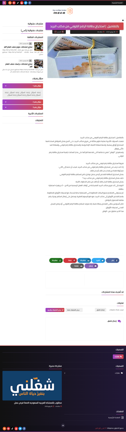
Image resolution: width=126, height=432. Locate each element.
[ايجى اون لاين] (63, 11)
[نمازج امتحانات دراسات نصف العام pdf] (38, 63)
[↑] (63, 425)
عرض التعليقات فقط (73, 310)
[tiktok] (18, 3)
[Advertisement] (85, 115)
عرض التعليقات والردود (54, 310)
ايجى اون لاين (100, 428)
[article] (66, 280)
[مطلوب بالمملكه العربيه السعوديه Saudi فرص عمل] (32, 385)
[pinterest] (14, 3)
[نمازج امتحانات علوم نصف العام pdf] (38, 46)
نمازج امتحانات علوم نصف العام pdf (18, 47)
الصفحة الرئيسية (117, 2)
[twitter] (25, 3)
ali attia (57, 406)
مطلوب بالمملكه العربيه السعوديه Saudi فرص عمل (38, 403)
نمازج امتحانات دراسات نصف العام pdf (18, 65)
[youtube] (22, 3)
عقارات (117, 356)
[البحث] (4, 3)
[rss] (10, 3)
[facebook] (29, 3)
